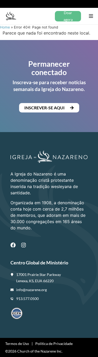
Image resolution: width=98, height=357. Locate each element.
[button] (90, 16)
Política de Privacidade (54, 343)
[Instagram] (23, 245)
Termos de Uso (17, 343)
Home (5, 27)
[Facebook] (13, 245)
